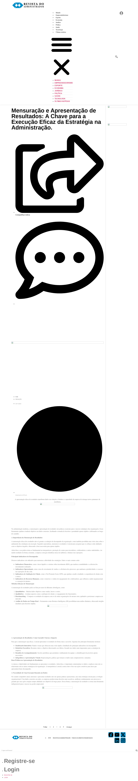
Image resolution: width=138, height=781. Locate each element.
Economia (59, 20)
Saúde (58, 27)
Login (11, 769)
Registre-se (19, 761)
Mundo (58, 13)
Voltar (45, 727)
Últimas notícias (61, 32)
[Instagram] (123, 740)
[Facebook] (110, 734)
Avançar (69, 727)
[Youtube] (117, 734)
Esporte (58, 17)
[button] (62, 56)
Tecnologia (59, 30)
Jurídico (58, 22)
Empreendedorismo (62, 15)
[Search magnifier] (136, 750)
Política (58, 25)
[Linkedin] (117, 740)
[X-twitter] (123, 734)
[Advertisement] (57, 322)
